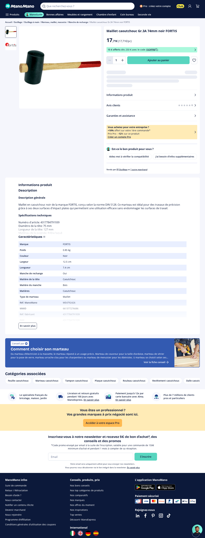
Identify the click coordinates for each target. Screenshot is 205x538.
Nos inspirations (79, 509)
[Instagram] (161, 515)
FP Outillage (122, 169)
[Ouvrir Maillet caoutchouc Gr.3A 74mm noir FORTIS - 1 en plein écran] (60, 67)
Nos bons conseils (80, 485)
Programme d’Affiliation (18, 519)
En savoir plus (133, 467)
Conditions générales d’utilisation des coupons (30, 524)
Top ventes (76, 514)
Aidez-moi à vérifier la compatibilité (129, 156)
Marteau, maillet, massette (53, 22)
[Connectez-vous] (189, 6)
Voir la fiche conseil (154, 362)
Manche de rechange (78, 22)
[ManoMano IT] (72, 533)
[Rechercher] (44, 6)
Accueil (8, 22)
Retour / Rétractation (16, 490)
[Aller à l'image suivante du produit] (95, 68)
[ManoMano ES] (96, 533)
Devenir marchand (15, 509)
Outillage (18, 22)
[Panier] (197, 6)
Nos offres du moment (82, 505)
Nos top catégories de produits (87, 490)
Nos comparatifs (79, 495)
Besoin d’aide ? (13, 495)
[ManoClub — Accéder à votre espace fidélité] (180, 6)
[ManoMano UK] (80, 533)
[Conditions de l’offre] (195, 50)
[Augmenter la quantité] (122, 60)
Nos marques (77, 500)
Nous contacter (13, 500)
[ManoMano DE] (88, 533)
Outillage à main (31, 22)
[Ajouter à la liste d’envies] (194, 60)
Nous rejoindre (13, 514)
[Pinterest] (153, 515)
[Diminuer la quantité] (109, 60)
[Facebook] (145, 515)
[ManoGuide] (197, 530)
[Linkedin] (137, 515)
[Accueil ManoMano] (20, 6)
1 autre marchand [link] (138, 169)
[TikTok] (168, 515)
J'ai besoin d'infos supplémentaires (175, 156)
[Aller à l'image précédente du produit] (25, 68)
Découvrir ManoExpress (83, 519)
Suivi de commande (16, 485)
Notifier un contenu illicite (19, 505)
